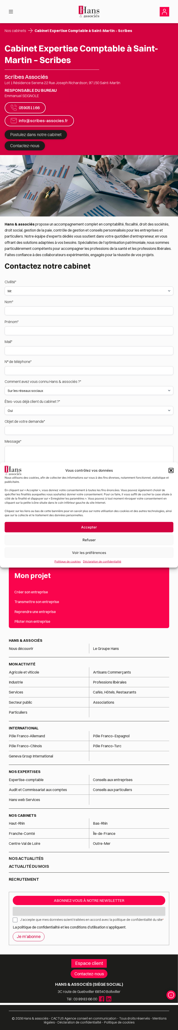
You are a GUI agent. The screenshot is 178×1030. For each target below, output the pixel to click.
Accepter (89, 527)
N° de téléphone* (18, 361)
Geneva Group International (31, 756)
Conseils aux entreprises (113, 779)
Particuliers (18, 712)
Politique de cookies (67, 561)
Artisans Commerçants (112, 672)
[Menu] (11, 12)
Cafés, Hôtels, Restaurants (114, 692)
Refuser (89, 539)
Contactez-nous (24, 145)
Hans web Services (24, 799)
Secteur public (20, 702)
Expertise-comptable (26, 779)
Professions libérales (110, 682)
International (23, 728)
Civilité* (10, 282)
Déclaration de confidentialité (102, 561)
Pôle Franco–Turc (107, 746)
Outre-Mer (102, 843)
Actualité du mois (29, 866)
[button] (171, 470)
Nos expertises (25, 771)
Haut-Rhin (17, 823)
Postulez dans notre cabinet (35, 134)
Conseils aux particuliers (112, 789)
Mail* (8, 341)
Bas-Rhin (100, 823)
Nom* (9, 301)
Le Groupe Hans (106, 648)
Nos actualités (26, 858)
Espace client (89, 963)
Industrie (16, 682)
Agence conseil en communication (83, 1018)
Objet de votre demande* (25, 421)
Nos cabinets (15, 30)
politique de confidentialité (39, 927)
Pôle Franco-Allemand (27, 736)
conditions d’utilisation (88, 927)
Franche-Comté (22, 833)
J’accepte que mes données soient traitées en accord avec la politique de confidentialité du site (91, 920)
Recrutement (24, 879)
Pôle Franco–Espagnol (111, 736)
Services (16, 692)
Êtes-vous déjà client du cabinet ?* (32, 401)
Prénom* (12, 321)
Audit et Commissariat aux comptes (38, 789)
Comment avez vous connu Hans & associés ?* (43, 381)
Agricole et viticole (24, 672)
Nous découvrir (21, 648)
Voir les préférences (89, 552)
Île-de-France (104, 833)
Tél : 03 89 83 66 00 (82, 999)
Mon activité (22, 664)
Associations (103, 702)
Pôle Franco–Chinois (25, 746)
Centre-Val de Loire (24, 843)
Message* (13, 441)
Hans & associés (25, 640)
